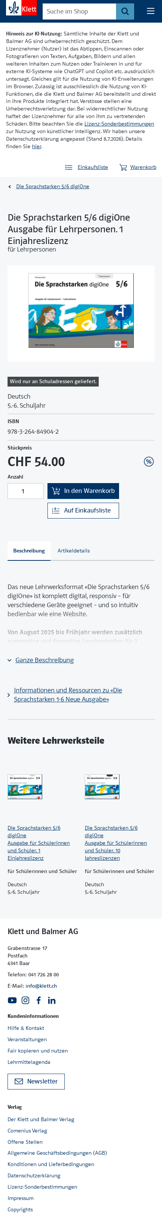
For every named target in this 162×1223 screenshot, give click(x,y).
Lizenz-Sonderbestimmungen (119, 123)
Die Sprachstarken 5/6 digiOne (52, 186)
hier (36, 146)
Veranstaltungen (27, 1039)
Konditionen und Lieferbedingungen (51, 1164)
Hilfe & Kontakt (26, 1028)
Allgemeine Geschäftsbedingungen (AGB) (57, 1152)
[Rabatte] (148, 461)
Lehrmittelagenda (29, 1062)
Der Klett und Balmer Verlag (41, 1119)
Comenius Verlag (27, 1130)
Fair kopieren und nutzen (38, 1050)
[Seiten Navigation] (150, 11)
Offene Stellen (25, 1142)
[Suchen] (125, 11)
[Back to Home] (21, 7)
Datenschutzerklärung (34, 1175)
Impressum (21, 1198)
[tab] (29, 551)
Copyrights (20, 1209)
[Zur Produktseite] (42, 787)
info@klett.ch (41, 985)
